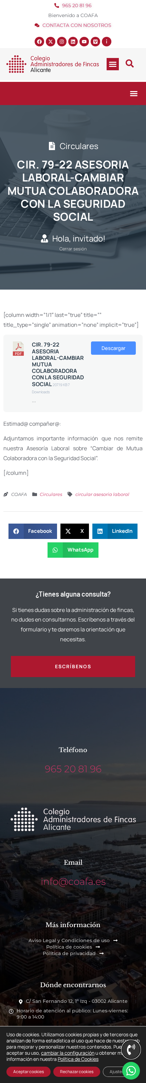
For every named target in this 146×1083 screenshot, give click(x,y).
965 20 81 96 (73, 769)
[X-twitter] (50, 41)
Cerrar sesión (73, 249)
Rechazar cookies (76, 1071)
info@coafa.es (73, 881)
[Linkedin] (73, 41)
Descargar (113, 348)
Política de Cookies (78, 1059)
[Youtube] (84, 41)
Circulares (51, 494)
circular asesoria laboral (102, 494)
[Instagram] (62, 41)
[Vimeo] (95, 41)
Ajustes (117, 1071)
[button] (113, 64)
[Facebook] (39, 41)
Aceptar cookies (28, 1071)
